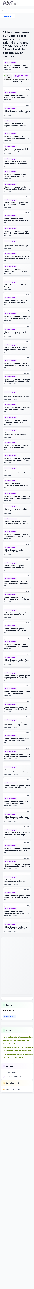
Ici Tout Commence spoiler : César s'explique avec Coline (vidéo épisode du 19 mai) (16, 97)
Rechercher (7, 16)
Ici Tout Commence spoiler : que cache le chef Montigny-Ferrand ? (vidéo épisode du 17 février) (16, 819)
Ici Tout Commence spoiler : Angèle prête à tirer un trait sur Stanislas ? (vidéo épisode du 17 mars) (17, 756)
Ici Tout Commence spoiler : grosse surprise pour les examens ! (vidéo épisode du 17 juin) (17, 678)
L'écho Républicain (19, 84)
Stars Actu (8, 69)
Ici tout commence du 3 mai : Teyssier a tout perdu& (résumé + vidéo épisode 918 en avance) (16, 189)
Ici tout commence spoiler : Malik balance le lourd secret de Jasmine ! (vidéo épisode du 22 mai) (16, 258)
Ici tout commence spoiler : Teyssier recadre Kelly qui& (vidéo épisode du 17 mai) (16, 138)
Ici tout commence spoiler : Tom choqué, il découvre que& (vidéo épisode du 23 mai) (16, 233)
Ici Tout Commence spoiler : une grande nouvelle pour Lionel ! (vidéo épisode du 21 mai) (16, 205)
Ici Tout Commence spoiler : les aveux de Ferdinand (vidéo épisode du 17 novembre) (17, 929)
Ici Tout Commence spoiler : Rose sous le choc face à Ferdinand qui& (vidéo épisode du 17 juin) (17, 662)
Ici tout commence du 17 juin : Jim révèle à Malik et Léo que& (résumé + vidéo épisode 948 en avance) (17, 511)
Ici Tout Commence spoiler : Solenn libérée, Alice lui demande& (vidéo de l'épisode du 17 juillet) (17, 615)
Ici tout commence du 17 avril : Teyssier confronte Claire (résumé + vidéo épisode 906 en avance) (17, 523)
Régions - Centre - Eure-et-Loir (21, 75)
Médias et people (11, 62)
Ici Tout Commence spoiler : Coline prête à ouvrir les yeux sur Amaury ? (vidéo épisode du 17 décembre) (17, 897)
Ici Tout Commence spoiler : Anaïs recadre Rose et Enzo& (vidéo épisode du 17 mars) (16, 740)
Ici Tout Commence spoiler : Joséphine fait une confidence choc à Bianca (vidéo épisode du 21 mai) (17, 220)
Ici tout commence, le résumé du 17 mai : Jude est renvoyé (21, 81)
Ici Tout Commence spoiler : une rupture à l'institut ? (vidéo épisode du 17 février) (16, 803)
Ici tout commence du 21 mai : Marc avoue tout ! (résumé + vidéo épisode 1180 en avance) (16, 164)
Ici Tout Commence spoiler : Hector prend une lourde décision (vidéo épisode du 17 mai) (17, 113)
